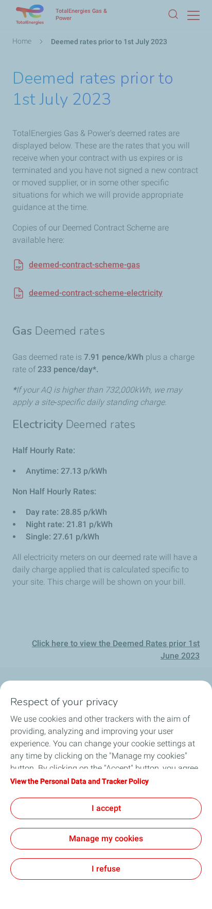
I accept (106, 808)
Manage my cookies (106, 838)
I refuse (106, 869)
